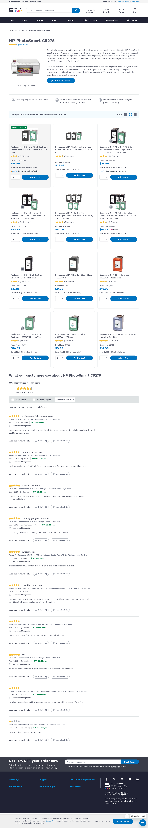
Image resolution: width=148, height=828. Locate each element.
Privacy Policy (115, 766)
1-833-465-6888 (122, 2)
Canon (55, 20)
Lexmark (70, 20)
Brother (40, 20)
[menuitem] (125, 114)
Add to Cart (35, 177)
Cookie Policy (51, 821)
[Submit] (76, 10)
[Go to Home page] (15, 10)
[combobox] (53, 10)
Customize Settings (102, 821)
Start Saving (130, 762)
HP (12, 20)
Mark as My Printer (62, 80)
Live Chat (135, 2)
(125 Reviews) (24, 44)
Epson (25, 20)
